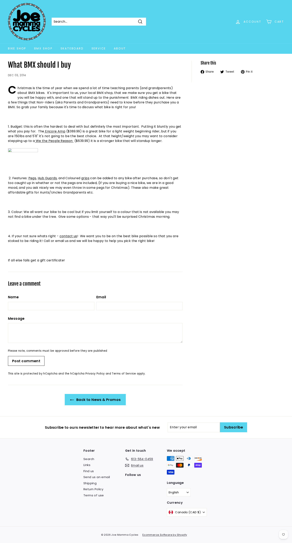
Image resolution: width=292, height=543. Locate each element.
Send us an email (96, 477)
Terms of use (93, 495)
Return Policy (93, 489)
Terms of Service (124, 373)
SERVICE (99, 48)
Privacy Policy (95, 373)
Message (16, 318)
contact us (68, 236)
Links (86, 465)
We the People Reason (54, 141)
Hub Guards (47, 178)
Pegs (32, 178)
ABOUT (120, 48)
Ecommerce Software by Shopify (164, 535)
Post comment (26, 360)
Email (101, 297)
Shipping (90, 483)
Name (13, 297)
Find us (88, 471)
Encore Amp (54, 131)
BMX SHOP (43, 48)
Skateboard (72, 48)
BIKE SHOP (17, 48)
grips (85, 178)
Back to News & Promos (98, 399)
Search (88, 459)
